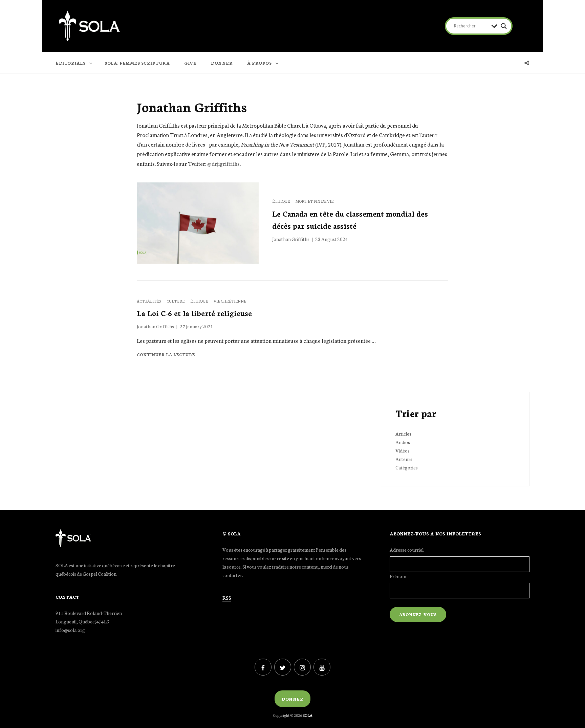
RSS (226, 597)
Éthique (281, 201)
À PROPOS (259, 63)
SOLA (307, 715)
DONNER (222, 63)
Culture (176, 301)
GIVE (190, 63)
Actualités (149, 301)
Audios (402, 442)
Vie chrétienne (230, 301)
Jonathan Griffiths (290, 239)
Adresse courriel (407, 549)
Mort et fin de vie (314, 201)
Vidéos (402, 450)
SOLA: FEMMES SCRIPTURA (137, 63)
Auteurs (403, 459)
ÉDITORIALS (70, 63)
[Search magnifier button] (503, 26)
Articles (403, 433)
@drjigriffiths (223, 163)
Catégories (406, 467)
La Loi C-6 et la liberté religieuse (194, 313)
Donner (292, 699)
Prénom (398, 576)
